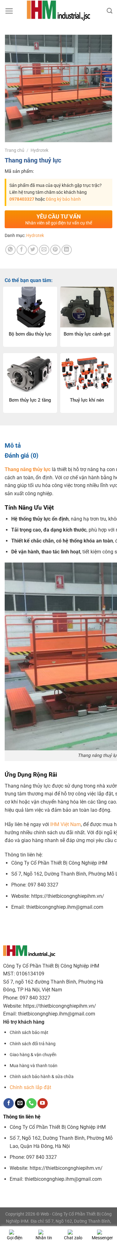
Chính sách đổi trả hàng (33, 1043)
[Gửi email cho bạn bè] (44, 250)
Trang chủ (14, 150)
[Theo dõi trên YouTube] (42, 1103)
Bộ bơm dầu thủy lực (30, 334)
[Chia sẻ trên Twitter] (33, 250)
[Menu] (9, 11)
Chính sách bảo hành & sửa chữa (42, 1076)
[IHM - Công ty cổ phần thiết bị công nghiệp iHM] (58, 11)
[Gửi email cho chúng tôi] (20, 1103)
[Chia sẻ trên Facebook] (22, 250)
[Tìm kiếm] (109, 11)
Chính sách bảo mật (29, 1032)
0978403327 (21, 199)
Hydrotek (39, 150)
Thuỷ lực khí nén (87, 400)
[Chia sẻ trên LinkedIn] (66, 250)
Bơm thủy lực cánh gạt (87, 334)
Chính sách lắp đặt (30, 1087)
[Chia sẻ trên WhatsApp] (10, 250)
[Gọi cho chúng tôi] (31, 1103)
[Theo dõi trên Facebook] (8, 1103)
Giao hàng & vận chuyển (33, 1054)
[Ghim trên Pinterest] (55, 250)
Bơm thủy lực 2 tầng (30, 400)
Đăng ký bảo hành (63, 199)
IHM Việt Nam (65, 824)
